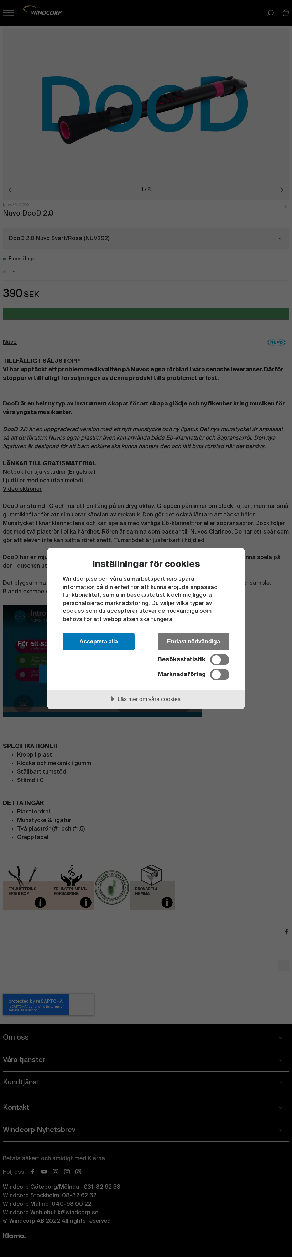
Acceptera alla (98, 641)
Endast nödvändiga (193, 641)
